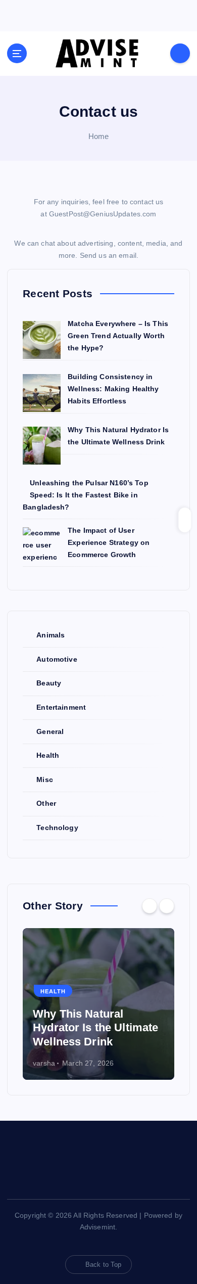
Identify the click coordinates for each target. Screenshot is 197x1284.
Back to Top (103, 1264)
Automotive (56, 659)
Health (47, 755)
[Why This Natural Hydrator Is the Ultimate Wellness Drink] (42, 446)
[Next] (166, 905)
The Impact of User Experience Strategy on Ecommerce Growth (109, 542)
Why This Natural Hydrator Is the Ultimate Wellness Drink (95, 1027)
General (50, 731)
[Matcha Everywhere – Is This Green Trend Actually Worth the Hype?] (42, 340)
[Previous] (149, 905)
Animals (50, 635)
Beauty (48, 683)
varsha (44, 1063)
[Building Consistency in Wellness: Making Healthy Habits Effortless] (42, 393)
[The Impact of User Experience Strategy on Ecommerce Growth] (42, 546)
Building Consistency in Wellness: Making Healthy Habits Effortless (113, 389)
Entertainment (61, 707)
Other (46, 803)
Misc (44, 779)
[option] (98, 1004)
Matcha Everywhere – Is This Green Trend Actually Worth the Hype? (118, 335)
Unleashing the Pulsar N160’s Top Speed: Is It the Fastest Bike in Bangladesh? (86, 495)
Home (98, 136)
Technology (57, 827)
